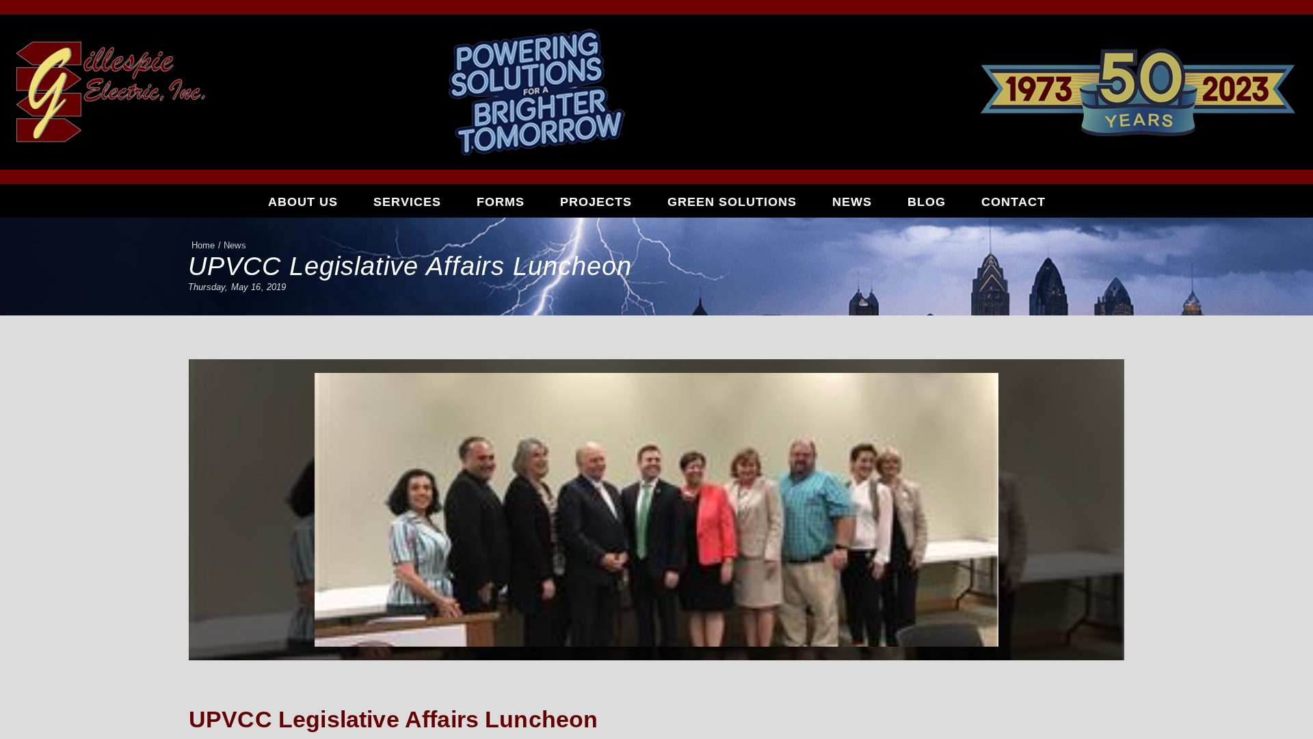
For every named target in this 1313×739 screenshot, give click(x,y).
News (852, 202)
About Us (303, 202)
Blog (926, 202)
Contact (1013, 202)
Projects (596, 202)
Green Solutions (732, 202)
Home (203, 245)
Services (407, 202)
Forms (501, 202)
